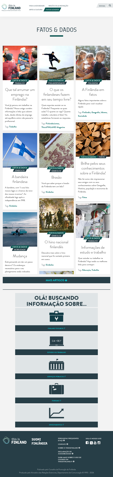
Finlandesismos (52, 123)
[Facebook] (87, 442)
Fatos (84, 197)
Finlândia (86, 112)
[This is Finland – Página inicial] (12, 7)
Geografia (96, 112)
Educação (86, 270)
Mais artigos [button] (55, 280)
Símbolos (13, 206)
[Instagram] (99, 442)
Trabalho (13, 126)
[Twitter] (91, 442)
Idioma (104, 112)
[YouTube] (95, 442)
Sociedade (82, 116)
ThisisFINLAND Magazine (53, 127)
